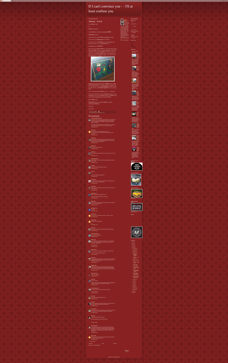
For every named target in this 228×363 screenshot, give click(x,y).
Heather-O (93, 249)
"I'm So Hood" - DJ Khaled (136, 258)
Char (92, 171)
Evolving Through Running (95, 118)
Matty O (92, 239)
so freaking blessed (99, 112)
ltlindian (92, 201)
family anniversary (93, 112)
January (134, 289)
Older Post (115, 343)
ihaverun (92, 335)
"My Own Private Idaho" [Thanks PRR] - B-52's (135, 274)
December (134, 248)
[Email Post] (99, 111)
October (134, 251)
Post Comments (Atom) (96, 345)
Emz (126, 20)
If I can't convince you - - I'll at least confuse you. (110, 8)
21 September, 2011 (94, 230)
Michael (92, 186)
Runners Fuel (93, 273)
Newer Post (91, 343)
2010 (133, 291)
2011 (133, 247)
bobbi (92, 165)
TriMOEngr (93, 265)
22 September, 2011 (94, 312)
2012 (133, 246)
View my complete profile (125, 40)
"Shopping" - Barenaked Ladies (135, 255)
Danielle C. (93, 193)
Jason (92, 279)
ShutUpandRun (93, 158)
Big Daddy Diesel (94, 233)
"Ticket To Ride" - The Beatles (135, 265)
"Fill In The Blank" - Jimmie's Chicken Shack (136, 267)
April (134, 285)
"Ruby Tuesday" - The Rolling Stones (138, 149)
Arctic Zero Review (138, 102)
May (133, 283)
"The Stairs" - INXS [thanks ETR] (135, 52)
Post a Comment (92, 341)
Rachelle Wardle (94, 288)
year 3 (104, 112)
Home (103, 343)
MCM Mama (93, 208)
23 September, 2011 (94, 332)
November (134, 250)
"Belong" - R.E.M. (135, 259)
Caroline (92, 179)
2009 (133, 292)
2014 (133, 243)
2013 (133, 244)
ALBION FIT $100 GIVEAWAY (138, 80)
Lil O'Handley (93, 325)
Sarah (92, 296)
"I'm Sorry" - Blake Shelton (138, 92)
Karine (92, 257)
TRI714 (92, 130)
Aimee (92, 151)
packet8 (127, 351)
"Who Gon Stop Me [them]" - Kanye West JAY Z (136, 277)
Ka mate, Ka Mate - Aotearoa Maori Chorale (136, 271)
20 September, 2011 (94, 134)
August (134, 279)
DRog (92, 315)
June (134, 282)
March (134, 286)
